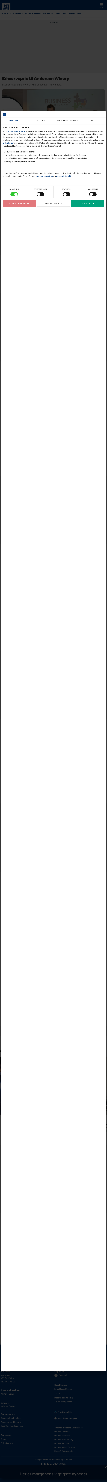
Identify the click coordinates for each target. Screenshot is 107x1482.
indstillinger (8, 143)
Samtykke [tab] (14, 121)
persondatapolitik (64, 176)
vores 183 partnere (16, 131)
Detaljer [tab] (40, 121)
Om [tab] (92, 121)
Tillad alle (88, 203)
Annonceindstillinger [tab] (66, 121)
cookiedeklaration (44, 176)
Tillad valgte (53, 203)
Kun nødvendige (19, 203)
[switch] (40, 194)
